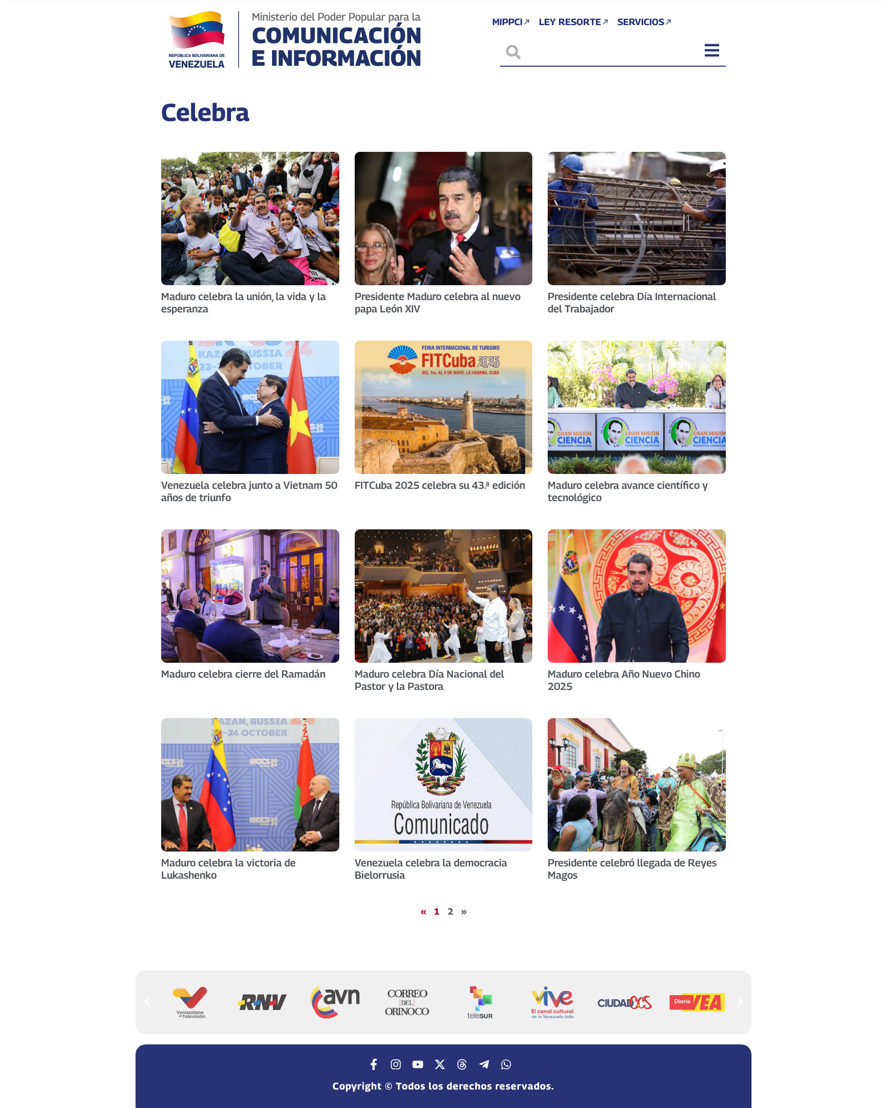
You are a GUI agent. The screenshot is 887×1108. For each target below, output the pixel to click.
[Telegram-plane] (484, 1064)
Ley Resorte (570, 21)
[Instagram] (396, 1064)
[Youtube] (418, 1064)
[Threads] (462, 1064)
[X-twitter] (440, 1064)
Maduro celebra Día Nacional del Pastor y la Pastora (429, 680)
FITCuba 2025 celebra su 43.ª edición (440, 485)
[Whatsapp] (506, 1064)
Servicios (641, 21)
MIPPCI (507, 21)
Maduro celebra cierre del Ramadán (243, 674)
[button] (147, 1001)
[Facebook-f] (373, 1064)
